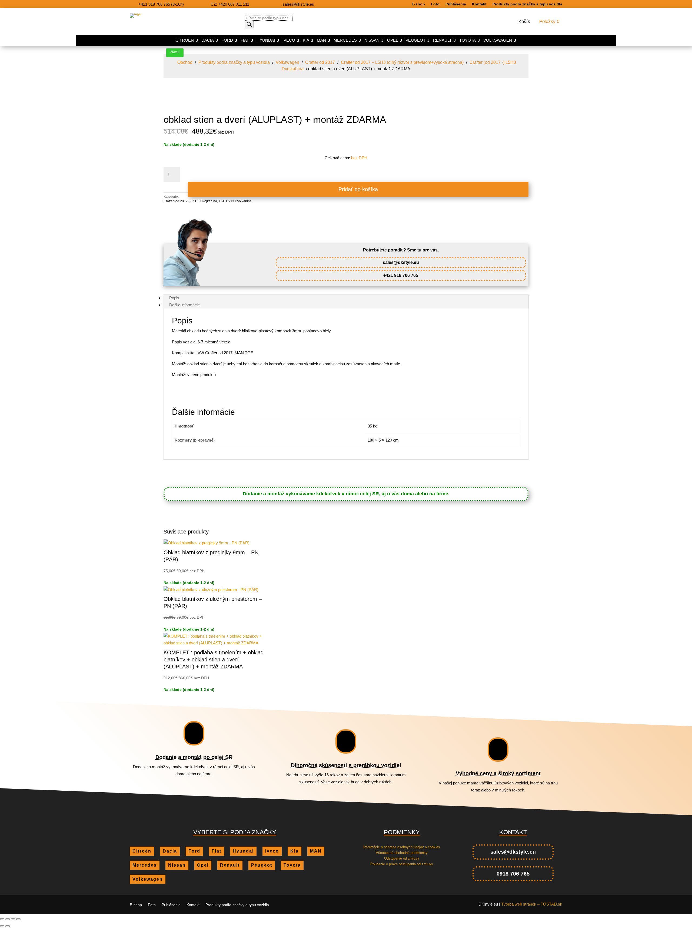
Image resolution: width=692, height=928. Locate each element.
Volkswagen (497, 40)
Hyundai (266, 40)
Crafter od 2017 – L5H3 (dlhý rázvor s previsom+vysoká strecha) (402, 62)
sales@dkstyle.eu (401, 262)
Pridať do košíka (358, 189)
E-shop (418, 4)
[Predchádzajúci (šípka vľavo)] (2, 926)
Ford (227, 40)
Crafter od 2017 (320, 62)
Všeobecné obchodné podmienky (402, 853)
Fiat (245, 40)
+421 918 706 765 (400, 275)
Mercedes (345, 40)
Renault (442, 40)
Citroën (184, 40)
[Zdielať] (13, 919)
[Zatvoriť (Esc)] (18, 919)
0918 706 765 (513, 874)
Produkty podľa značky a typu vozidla (527, 4)
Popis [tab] (174, 298)
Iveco (288, 40)
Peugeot (415, 40)
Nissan (372, 40)
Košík (524, 22)
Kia (306, 40)
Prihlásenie (455, 4)
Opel (392, 40)
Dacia (207, 40)
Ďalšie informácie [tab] (184, 305)
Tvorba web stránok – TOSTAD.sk (531, 904)
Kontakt (479, 4)
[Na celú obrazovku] (7, 919)
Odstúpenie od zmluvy (401, 858)
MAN (321, 40)
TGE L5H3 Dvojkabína (235, 201)
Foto (435, 4)
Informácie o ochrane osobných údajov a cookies (401, 847)
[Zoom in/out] (2, 919)
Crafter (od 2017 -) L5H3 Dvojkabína (190, 201)
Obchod (184, 62)
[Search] (249, 24)
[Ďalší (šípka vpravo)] (7, 926)
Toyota (467, 40)
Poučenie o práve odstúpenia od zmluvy (401, 864)
